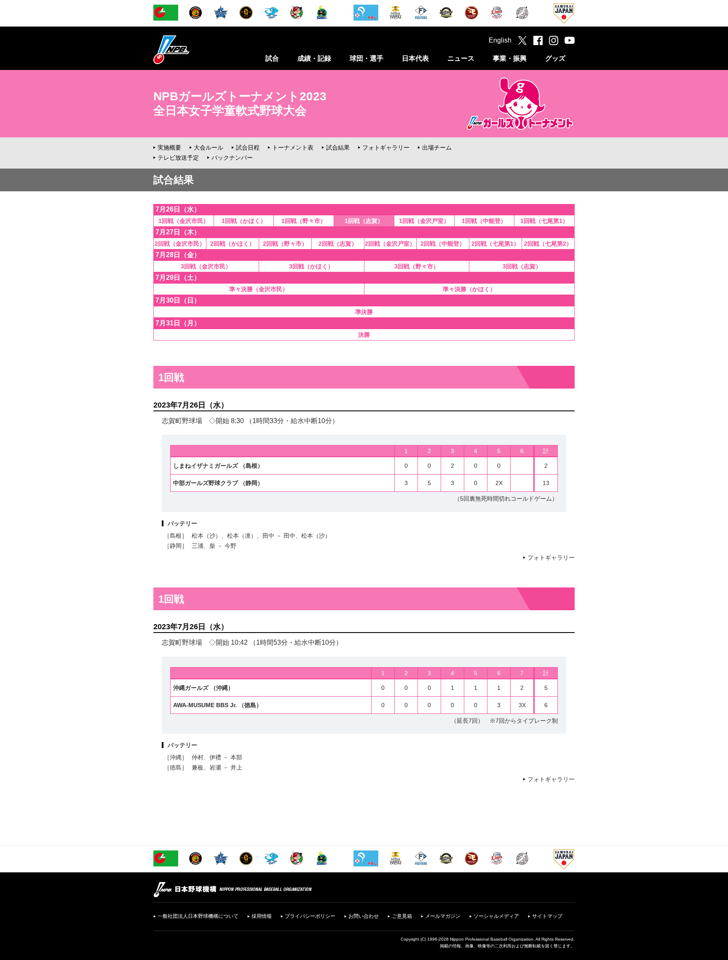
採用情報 (262, 916)
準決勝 (364, 311)
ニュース (460, 58)
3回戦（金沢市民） (206, 266)
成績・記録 (314, 58)
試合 (272, 58)
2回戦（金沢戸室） (390, 243)
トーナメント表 (292, 147)
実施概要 (169, 147)
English (500, 40)
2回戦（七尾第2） (548, 243)
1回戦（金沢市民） (183, 220)
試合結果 (338, 147)
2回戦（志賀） (337, 243)
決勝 (364, 334)
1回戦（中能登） (484, 220)
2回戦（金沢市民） (180, 243)
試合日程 (248, 147)
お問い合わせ (363, 916)
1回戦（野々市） (303, 220)
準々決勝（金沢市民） (258, 289)
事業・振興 (510, 58)
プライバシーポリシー (310, 916)
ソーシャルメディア (496, 916)
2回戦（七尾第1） (495, 243)
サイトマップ (547, 916)
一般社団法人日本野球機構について (198, 916)
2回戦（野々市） (285, 243)
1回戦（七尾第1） (544, 220)
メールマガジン (442, 916)
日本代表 (415, 58)
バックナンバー (232, 157)
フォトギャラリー (386, 147)
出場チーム (437, 147)
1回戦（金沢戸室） (424, 220)
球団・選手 (366, 58)
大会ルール (208, 147)
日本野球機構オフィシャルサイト (192, 49)
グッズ (555, 58)
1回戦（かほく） (244, 220)
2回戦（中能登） (442, 243)
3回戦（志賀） (522, 266)
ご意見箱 (402, 916)
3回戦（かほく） (311, 266)
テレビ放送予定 (178, 157)
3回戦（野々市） (416, 266)
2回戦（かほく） (232, 243)
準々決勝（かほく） (469, 289)
